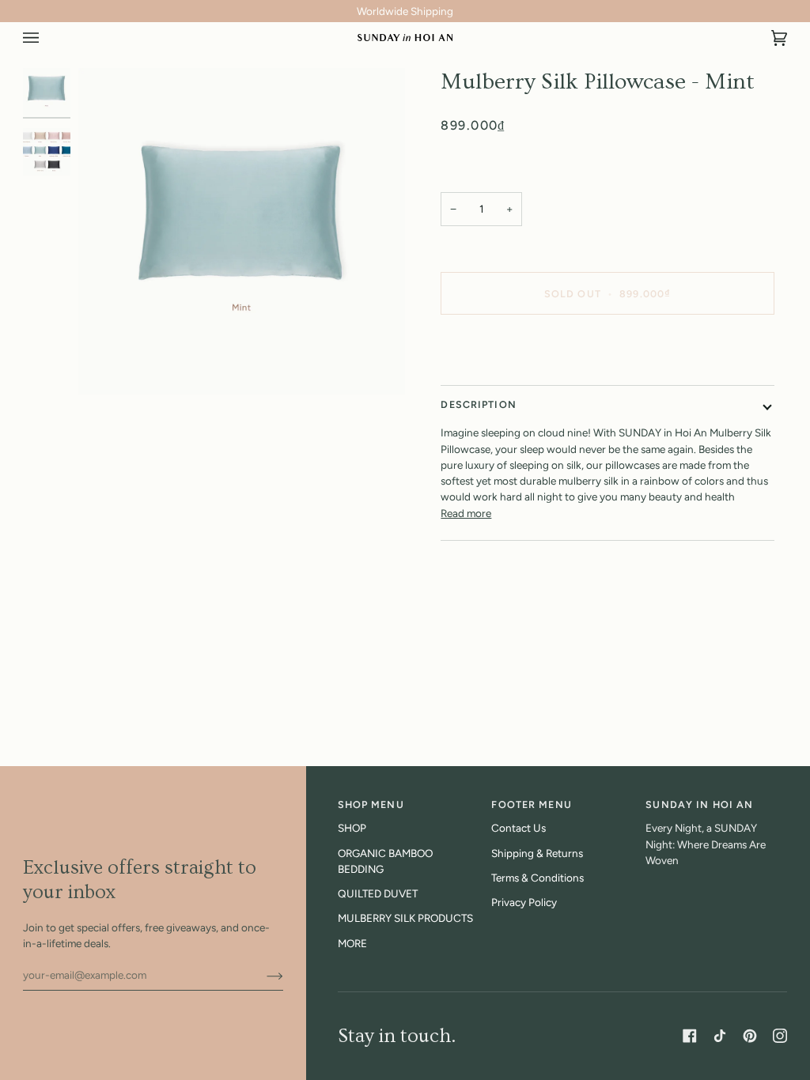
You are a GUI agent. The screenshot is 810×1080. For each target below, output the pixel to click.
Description (478, 404)
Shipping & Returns (537, 853)
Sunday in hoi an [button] (699, 804)
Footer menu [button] (531, 804)
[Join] (262, 974)
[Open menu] (46, 37)
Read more (466, 513)
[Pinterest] (750, 1036)
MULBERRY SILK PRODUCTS (405, 918)
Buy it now (607, 347)
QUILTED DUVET (378, 893)
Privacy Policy (524, 902)
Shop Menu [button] (371, 804)
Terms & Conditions (537, 877)
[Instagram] (780, 1036)
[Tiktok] (720, 1036)
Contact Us (518, 827)
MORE (352, 943)
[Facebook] (690, 1036)
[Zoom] (241, 231)
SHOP (352, 827)
